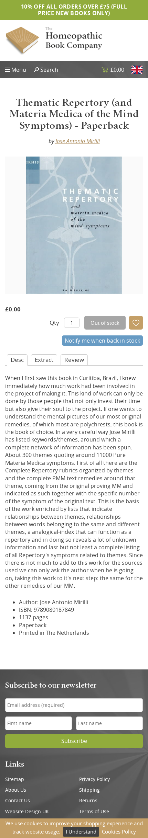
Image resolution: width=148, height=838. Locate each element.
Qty (54, 322)
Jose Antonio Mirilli (77, 141)
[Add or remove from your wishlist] (136, 323)
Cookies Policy (119, 831)
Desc (17, 360)
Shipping (89, 790)
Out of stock (105, 322)
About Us (15, 790)
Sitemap (14, 779)
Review (74, 360)
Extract (44, 360)
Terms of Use (94, 811)
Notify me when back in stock (102, 340)
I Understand (81, 831)
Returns (88, 800)
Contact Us (17, 800)
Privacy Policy (94, 779)
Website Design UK (27, 811)
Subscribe (74, 741)
